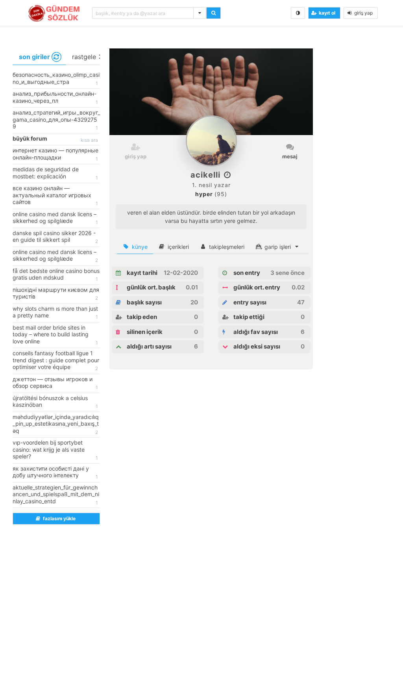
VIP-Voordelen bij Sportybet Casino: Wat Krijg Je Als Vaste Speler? (55, 450)
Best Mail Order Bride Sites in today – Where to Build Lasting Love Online (55, 335)
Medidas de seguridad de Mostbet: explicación (55, 173)
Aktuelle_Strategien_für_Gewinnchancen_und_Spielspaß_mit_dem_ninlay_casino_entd (56, 495)
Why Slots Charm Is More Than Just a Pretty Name (55, 312)
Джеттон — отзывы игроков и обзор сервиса (55, 383)
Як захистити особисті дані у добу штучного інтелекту (55, 472)
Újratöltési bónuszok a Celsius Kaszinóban (55, 402)
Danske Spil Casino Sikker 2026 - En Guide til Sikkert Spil (55, 237)
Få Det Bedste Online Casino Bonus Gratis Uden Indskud (56, 274)
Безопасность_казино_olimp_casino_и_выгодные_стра (56, 78)
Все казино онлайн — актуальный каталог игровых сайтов (55, 195)
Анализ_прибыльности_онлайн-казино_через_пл (55, 97)
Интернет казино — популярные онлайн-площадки (55, 154)
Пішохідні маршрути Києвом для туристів (56, 293)
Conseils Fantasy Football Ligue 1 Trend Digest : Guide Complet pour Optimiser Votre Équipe (56, 360)
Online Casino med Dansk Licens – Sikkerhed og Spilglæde (55, 218)
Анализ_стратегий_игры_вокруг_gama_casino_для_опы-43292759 (56, 120)
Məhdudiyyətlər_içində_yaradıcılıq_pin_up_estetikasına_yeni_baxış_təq (56, 424)
